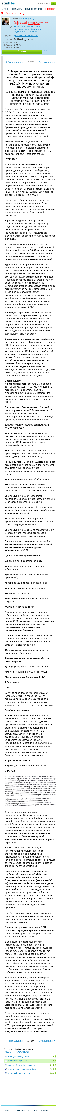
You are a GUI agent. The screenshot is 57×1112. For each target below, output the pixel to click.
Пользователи (33, 8)
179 (52, 1056)
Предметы (16, 8)
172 (52, 1065)
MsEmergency (27, 18)
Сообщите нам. (34, 24)
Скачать (22, 51)
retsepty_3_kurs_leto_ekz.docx (21, 1065)
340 (52, 1073)
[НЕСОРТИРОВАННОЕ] (26, 35)
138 (52, 1069)
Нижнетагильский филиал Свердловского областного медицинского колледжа (28, 29)
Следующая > (47, 62)
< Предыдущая (14, 62)
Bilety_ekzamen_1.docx (18, 1056)
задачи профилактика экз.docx (22, 1069)
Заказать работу (15, 13)
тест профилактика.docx (19, 1073)
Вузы (5, 8)
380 (52, 1061)
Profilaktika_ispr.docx (17, 1061)
